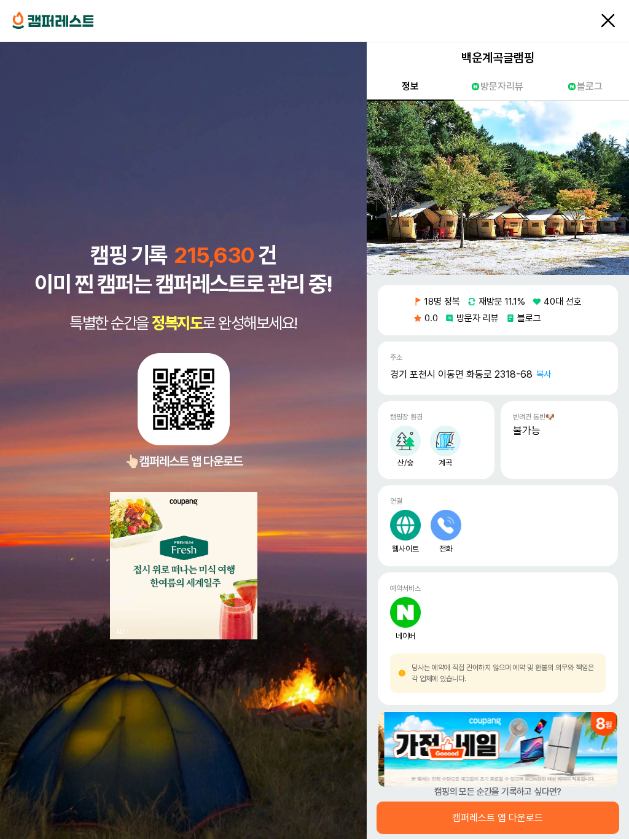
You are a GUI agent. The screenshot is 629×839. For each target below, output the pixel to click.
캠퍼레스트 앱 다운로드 (498, 818)
